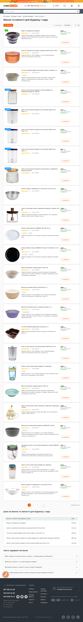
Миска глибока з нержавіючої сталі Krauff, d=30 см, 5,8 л (38, 188)
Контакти (44, 593)
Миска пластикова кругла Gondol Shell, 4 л (34, 287)
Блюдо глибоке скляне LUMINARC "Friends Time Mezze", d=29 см (39, 248)
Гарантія (31, 599)
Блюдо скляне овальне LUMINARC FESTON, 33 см (35, 228)
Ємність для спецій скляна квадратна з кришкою (36, 366)
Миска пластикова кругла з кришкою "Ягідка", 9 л (36, 307)
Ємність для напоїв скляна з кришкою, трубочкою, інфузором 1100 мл (40, 406)
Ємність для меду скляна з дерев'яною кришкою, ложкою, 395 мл (40, 209)
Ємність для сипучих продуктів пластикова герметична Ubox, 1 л (38, 150)
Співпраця (44, 602)
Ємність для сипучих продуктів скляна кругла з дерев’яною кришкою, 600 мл (39, 169)
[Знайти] (78, 11)
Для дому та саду (16, 16)
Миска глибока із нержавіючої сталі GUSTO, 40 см (36, 484)
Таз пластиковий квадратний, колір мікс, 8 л (34, 326)
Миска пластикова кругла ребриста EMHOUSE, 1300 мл (37, 425)
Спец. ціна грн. (65, 32)
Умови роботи (33, 592)
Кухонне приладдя (28, 16)
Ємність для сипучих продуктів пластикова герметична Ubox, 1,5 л (38, 130)
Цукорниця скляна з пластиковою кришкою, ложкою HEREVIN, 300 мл (40, 446)
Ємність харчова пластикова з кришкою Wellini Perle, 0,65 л (39, 50)
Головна (7, 16)
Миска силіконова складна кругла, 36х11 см (34, 386)
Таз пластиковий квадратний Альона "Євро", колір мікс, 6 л (39, 70)
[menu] (78, 6)
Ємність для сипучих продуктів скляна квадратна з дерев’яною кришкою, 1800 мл (37, 90)
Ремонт (43, 599)
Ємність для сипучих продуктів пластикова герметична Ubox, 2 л (38, 110)
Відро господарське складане (30, 30)
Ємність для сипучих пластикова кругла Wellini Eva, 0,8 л (38, 346)
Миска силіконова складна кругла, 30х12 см (34, 267)
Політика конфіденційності (43, 617)
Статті (31, 602)
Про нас (43, 596)
